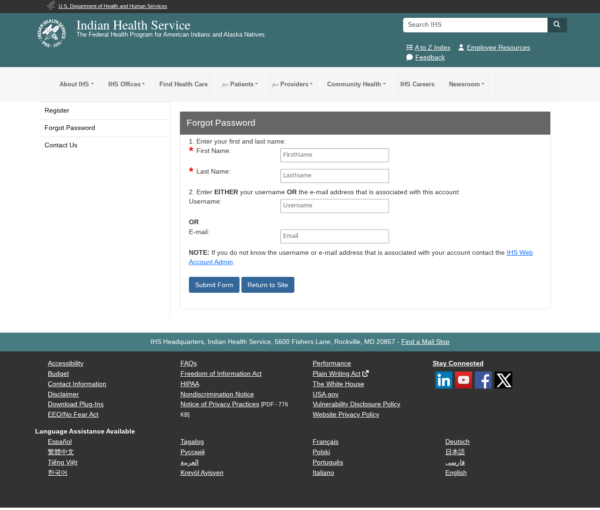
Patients (238, 84)
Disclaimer (63, 394)
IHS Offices (124, 84)
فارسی (455, 462)
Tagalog (192, 441)
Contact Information (77, 384)
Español (60, 441)
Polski (321, 452)
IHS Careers (417, 84)
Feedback (430, 57)
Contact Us (61, 145)
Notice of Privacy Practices (219, 404)
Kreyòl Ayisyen (202, 472)
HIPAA (189, 384)
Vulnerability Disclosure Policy (356, 404)
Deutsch (457, 441)
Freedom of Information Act (221, 373)
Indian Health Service (133, 24)
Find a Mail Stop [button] (425, 341)
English (456, 472)
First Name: (213, 150)
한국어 (58, 472)
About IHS (74, 84)
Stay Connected (458, 363)
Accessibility (65, 363)
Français (325, 441)
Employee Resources (498, 47)
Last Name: (213, 171)
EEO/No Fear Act (73, 414)
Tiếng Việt (62, 462)
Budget (58, 373)
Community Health (354, 84)
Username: (205, 201)
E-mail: (199, 232)
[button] (557, 24)
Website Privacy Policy (346, 414)
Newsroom (464, 84)
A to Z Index (432, 47)
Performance (332, 363)
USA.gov (325, 394)
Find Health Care (183, 84)
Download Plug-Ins (76, 404)
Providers (290, 84)
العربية (189, 462)
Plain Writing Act (336, 373)
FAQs (188, 363)
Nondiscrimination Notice (217, 394)
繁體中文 (61, 452)
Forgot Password (70, 127)
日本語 (455, 452)
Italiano (323, 472)
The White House (338, 384)
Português (328, 462)
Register (57, 110)
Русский (192, 452)
